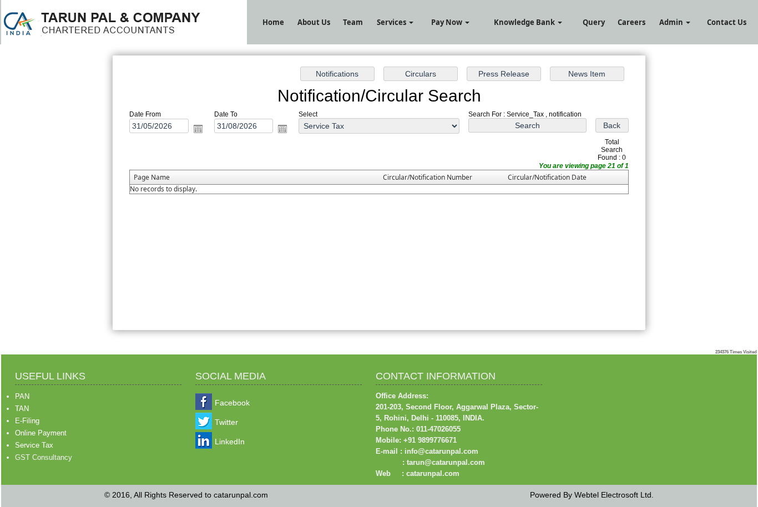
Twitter (226, 422)
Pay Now (447, 22)
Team (353, 22)
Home (273, 22)
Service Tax (34, 445)
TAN (22, 408)
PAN (22, 396)
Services (392, 22)
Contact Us (726, 22)
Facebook (232, 402)
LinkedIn (230, 441)
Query (594, 22)
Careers (631, 22)
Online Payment (41, 433)
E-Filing (27, 421)
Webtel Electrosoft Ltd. (614, 494)
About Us (313, 22)
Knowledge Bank (525, 22)
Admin (672, 22)
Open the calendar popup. (198, 129)
